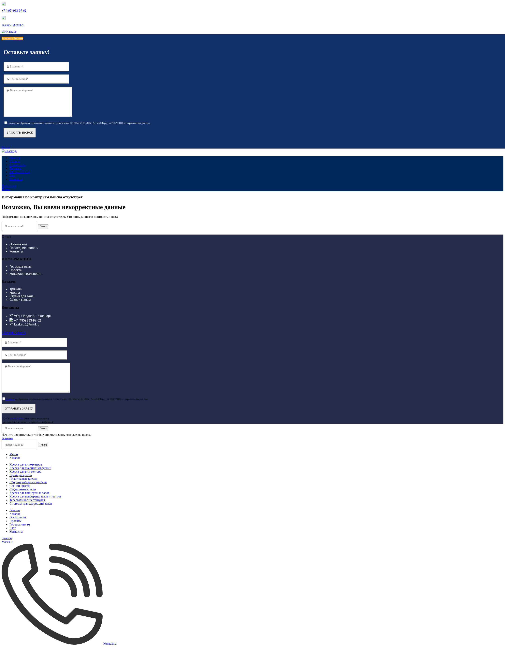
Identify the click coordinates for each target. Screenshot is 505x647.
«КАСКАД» (16, 418)
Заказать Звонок (12, 38)
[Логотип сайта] (9, 31)
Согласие (12, 123)
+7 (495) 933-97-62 (14, 10)
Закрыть (7, 438)
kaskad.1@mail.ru (13, 24)
